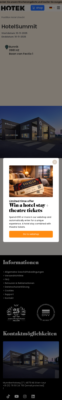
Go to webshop (31, 234)
